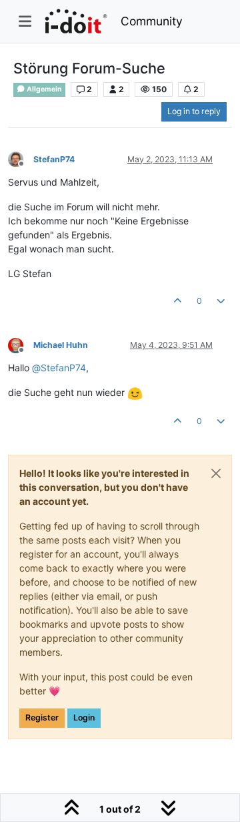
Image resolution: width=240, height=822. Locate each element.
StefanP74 (54, 159)
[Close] (216, 473)
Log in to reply (194, 111)
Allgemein (43, 89)
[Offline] (20, 158)
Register (42, 717)
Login (84, 717)
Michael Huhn (60, 345)
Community (152, 21)
